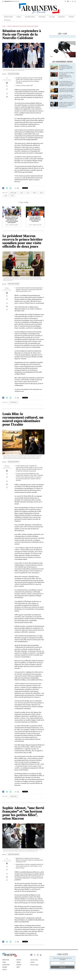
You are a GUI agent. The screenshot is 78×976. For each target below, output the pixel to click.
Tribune (71, 17)
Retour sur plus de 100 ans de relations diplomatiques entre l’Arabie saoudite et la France (66, 75)
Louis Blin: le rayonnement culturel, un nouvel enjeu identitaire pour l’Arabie (22, 419)
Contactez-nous (34, 960)
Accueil (4, 26)
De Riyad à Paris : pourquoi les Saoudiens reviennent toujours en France (66, 67)
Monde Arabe (8, 17)
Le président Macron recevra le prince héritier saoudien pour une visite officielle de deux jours (22, 241)
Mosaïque (7, 20)
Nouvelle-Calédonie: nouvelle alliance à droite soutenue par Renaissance (35, 219)
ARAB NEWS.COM (8, 1)
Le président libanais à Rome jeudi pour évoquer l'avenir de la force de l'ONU (66, 97)
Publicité (32, 962)
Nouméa (41, 192)
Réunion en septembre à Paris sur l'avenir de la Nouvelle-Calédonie (22, 26)
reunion (12, 195)
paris (28, 192)
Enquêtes (61, 17)
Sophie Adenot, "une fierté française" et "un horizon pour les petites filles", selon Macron (23, 813)
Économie (42, 17)
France (19, 17)
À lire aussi (23, 202)
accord (6, 195)
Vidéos (18, 967)
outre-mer (34, 192)
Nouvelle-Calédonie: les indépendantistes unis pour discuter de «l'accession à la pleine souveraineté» (11, 219)
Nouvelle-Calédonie (13, 192)
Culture (52, 17)
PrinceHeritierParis (13, 402)
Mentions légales (34, 965)
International (30, 17)
